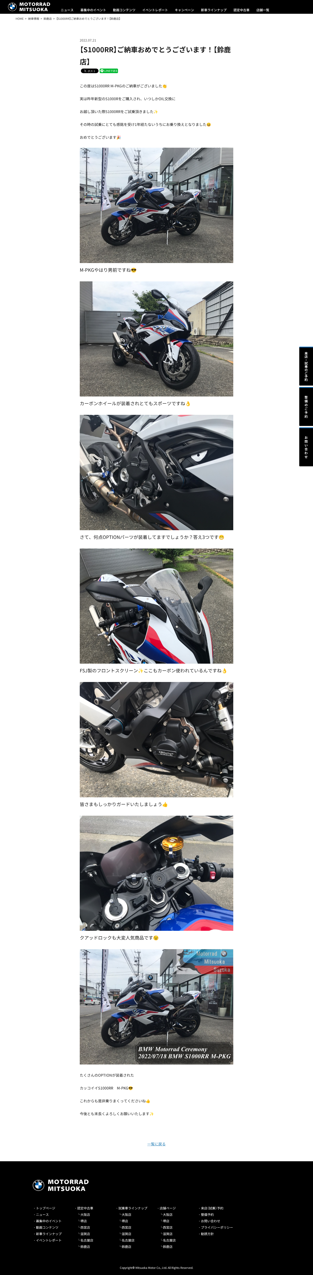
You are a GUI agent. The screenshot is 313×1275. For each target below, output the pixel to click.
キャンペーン (184, 10)
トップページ (45, 1208)
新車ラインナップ (214, 10)
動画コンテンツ (124, 10)
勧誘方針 (207, 1233)
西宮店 (85, 1227)
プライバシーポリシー (217, 1227)
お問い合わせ (210, 1221)
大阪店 (85, 1214)
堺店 (83, 1221)
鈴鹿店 (85, 1246)
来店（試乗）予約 (212, 1208)
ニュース (67, 10)
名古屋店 (86, 1240)
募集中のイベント (93, 10)
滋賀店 (85, 1233)
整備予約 (207, 1214)
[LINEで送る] (109, 70)
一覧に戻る (156, 1144)
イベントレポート (155, 10)
